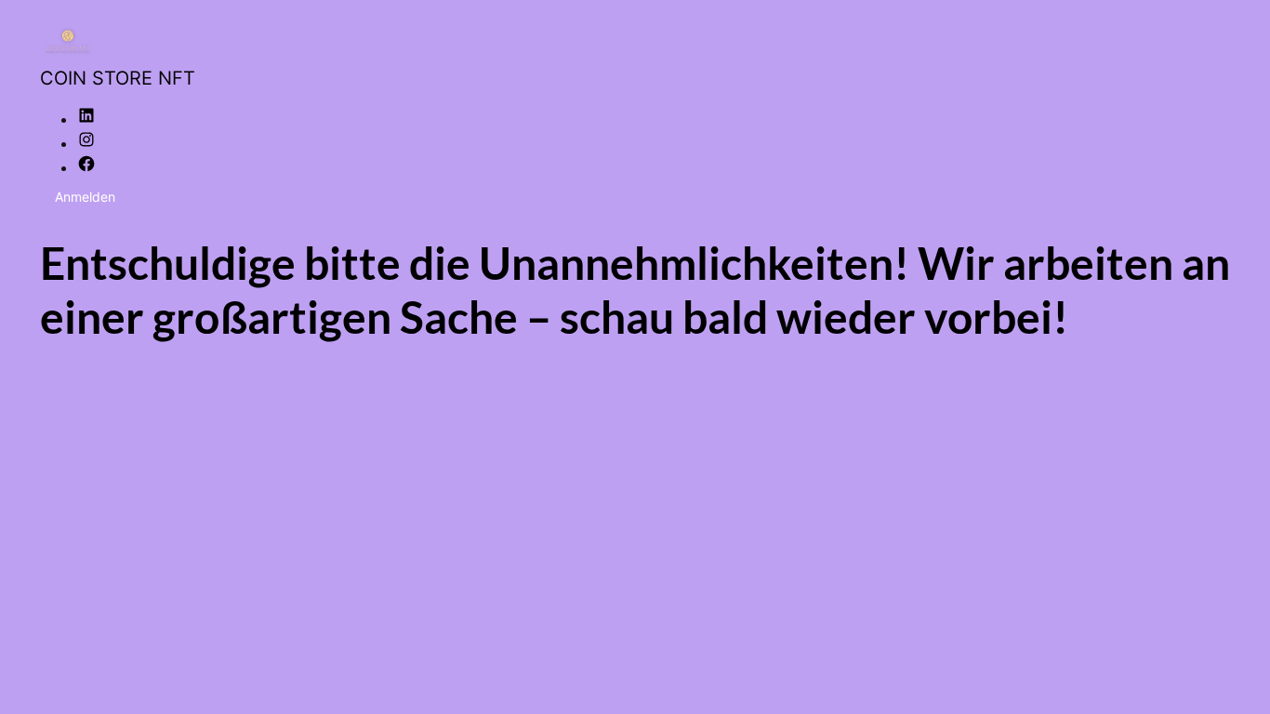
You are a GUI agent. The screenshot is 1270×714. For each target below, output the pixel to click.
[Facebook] (86, 167)
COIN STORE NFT (117, 78)
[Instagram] (86, 143)
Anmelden (85, 197)
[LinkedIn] (86, 119)
